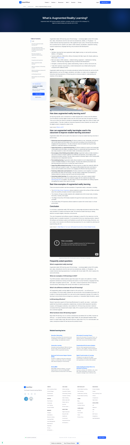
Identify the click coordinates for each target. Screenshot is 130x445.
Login (97, 2)
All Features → (50, 430)
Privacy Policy (80, 417)
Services (64, 404)
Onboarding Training (66, 393)
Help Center (95, 400)
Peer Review (50, 400)
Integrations (95, 416)
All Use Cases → (65, 406)
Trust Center (80, 412)
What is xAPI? (60, 127)
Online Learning (65, 389)
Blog (78, 400)
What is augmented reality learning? (37, 63)
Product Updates (96, 389)
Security (73, 2)
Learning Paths (50, 419)
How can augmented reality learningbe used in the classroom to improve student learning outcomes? (38, 49)
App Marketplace (96, 418)
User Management (51, 421)
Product (47, 2)
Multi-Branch (50, 423)
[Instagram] (35, 394)
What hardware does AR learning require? (38, 77)
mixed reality (61, 57)
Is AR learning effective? (36, 74)
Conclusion (34, 57)
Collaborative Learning (82, 393)
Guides (94, 391)
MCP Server (95, 413)
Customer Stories (81, 405)
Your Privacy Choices (69, 443)
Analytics (49, 412)
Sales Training (65, 397)
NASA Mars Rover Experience (62, 190)
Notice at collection (56, 443)
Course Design (50, 391)
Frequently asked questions (37, 60)
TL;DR (33, 41)
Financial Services (66, 420)
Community (49, 403)
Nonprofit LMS (65, 413)
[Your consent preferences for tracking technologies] (2, 442)
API (93, 405)
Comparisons (95, 397)
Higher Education (66, 411)
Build (67, 2)
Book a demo (38, 94)
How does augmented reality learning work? (37, 44)
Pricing (79, 2)
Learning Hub (30, 6)
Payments (49, 425)
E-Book (94, 395)
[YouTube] (31, 394)
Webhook (95, 407)
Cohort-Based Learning (82, 389)
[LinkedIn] (25, 394)
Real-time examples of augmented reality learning (37, 54)
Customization (50, 395)
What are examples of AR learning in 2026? (38, 67)
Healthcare (64, 416)
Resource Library (51, 417)
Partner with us (65, 402)
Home (24, 6)
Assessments (50, 393)
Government (65, 418)
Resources (60, 2)
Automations (50, 414)
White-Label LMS (66, 400)
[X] (28, 394)
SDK (93, 409)
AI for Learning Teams (52, 389)
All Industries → (65, 422)
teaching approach (56, 179)
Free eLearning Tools (97, 393)
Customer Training (66, 395)
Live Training (50, 405)
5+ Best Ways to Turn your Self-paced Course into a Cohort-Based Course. (76, 227)
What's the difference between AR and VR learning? (38, 71)
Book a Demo (102, 437)
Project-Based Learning (82, 395)
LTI (93, 411)
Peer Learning (80, 391)
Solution (53, 2)
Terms (78, 414)
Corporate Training (66, 391)
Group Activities (50, 407)
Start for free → (38, 97)
